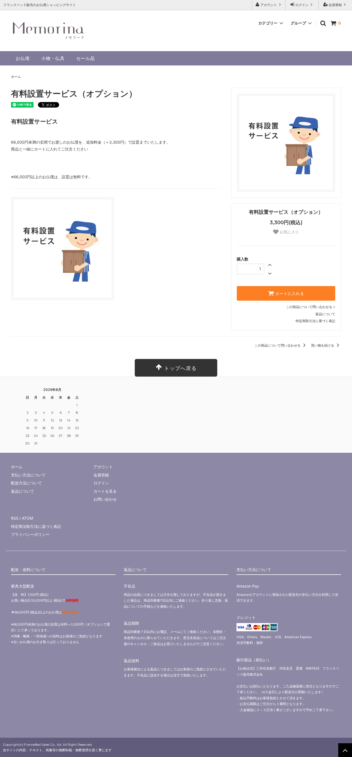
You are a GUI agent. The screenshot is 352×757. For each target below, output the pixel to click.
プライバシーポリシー (30, 534)
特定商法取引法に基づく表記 (36, 526)
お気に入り (289, 232)
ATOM (27, 518)
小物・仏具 (53, 58)
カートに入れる (289, 293)
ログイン (302, 5)
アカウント (269, 5)
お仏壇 (23, 58)
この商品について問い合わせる (277, 345)
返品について (325, 314)
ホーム (16, 77)
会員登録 (335, 5)
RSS (14, 518)
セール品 (85, 58)
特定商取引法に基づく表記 (315, 321)
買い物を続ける (323, 345)
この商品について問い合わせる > (310, 307)
